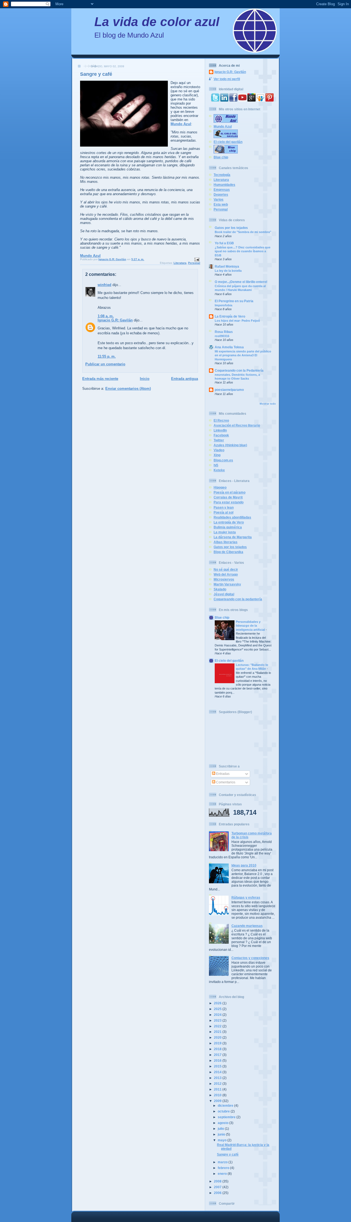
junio (222, 1134)
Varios (218, 199)
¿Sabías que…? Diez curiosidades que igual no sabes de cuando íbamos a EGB (242, 251)
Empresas (222, 189)
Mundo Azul (181, 124)
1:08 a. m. (106, 316)
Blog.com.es (223, 460)
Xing (217, 455)
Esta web (221, 204)
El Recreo (221, 420)
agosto (223, 1123)
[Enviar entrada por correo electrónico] (196, 259)
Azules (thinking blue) (230, 445)
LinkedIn (220, 430)
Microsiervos (224, 579)
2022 (218, 1026)
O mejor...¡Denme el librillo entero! (241, 282)
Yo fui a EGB (224, 243)
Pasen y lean (224, 507)
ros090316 (222, 336)
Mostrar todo (268, 403)
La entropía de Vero (229, 522)
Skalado (220, 589)
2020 (218, 1037)
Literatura (180, 262)
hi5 (216, 465)
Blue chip (221, 157)
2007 (218, 1187)
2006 (218, 1193)
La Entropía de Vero (230, 316)
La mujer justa (225, 532)
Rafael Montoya (227, 266)
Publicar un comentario (105, 364)
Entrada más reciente (100, 379)
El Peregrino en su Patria (234, 301)
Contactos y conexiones (250, 958)
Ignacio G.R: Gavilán (115, 320)
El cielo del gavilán (228, 142)
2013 (218, 1078)
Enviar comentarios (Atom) (128, 388)
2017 (218, 1054)
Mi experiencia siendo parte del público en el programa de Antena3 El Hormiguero (243, 355)
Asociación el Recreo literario (237, 425)
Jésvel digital (224, 594)
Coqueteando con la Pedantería (239, 370)
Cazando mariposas (247, 925)
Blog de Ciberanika (228, 552)
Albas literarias (225, 542)
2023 (218, 1020)
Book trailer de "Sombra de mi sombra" (243, 232)
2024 (218, 1014)
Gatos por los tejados (231, 227)
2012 (218, 1083)
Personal (194, 262)
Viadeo (219, 450)
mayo (222, 1140)
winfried (104, 285)
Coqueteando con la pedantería (238, 599)
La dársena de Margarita (233, 537)
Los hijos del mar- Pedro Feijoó (237, 320)
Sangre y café (228, 1154)
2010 (218, 1095)
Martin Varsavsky (227, 584)
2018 (218, 1049)
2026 (218, 1003)
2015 (218, 1066)
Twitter (219, 440)
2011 (218, 1089)
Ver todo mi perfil (227, 79)
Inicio (144, 379)
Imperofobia (223, 305)
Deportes (221, 194)
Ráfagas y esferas (245, 897)
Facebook (221, 435)
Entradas (222, 773)
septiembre (227, 1117)
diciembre (226, 1105)
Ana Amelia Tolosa (229, 347)
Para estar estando (229, 502)
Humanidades (224, 184)
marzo (223, 1162)
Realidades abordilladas (232, 517)
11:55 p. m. (107, 356)
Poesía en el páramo (229, 492)
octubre (224, 1111)
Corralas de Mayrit (228, 497)
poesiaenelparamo (229, 389)
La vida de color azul (156, 22)
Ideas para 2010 (243, 865)
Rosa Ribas (224, 331)
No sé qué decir (226, 569)
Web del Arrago (226, 574)
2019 (218, 1043)
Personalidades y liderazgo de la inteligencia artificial (251, 625)
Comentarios (225, 782)
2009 (218, 1101)
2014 (218, 1072)
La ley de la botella (228, 270)
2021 (218, 1031)
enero (223, 1173)
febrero (224, 1168)
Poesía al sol (223, 512)
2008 (218, 1181)
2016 (218, 1060)
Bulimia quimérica (228, 527)
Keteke (219, 470)
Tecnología (222, 174)
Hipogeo (220, 487)
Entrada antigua (184, 379)
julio (221, 1128)
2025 (218, 1009)
